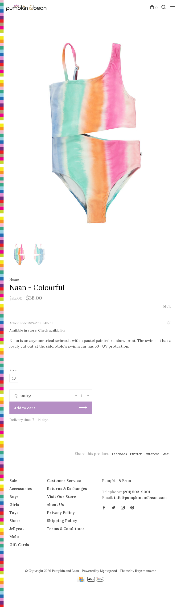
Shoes (15, 520)
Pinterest (151, 454)
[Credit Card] (81, 580)
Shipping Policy (62, 520)
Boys (14, 496)
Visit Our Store (61, 496)
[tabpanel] (90, 133)
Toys (13, 512)
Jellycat (16, 528)
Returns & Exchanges (67, 488)
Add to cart (24, 408)
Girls (14, 504)
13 (14, 378)
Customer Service (64, 480)
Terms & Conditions (66, 528)
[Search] (164, 8)
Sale (13, 480)
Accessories (20, 488)
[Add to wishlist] (168, 322)
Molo (167, 306)
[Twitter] (113, 507)
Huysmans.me (145, 571)
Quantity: (22, 395)
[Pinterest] (132, 507)
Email (165, 454)
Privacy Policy (61, 512)
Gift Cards (19, 544)
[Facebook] (104, 507)
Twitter (136, 454)
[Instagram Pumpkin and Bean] (123, 507)
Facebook (119, 454)
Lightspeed (108, 571)
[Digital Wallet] (95, 580)
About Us (55, 504)
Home (14, 279)
